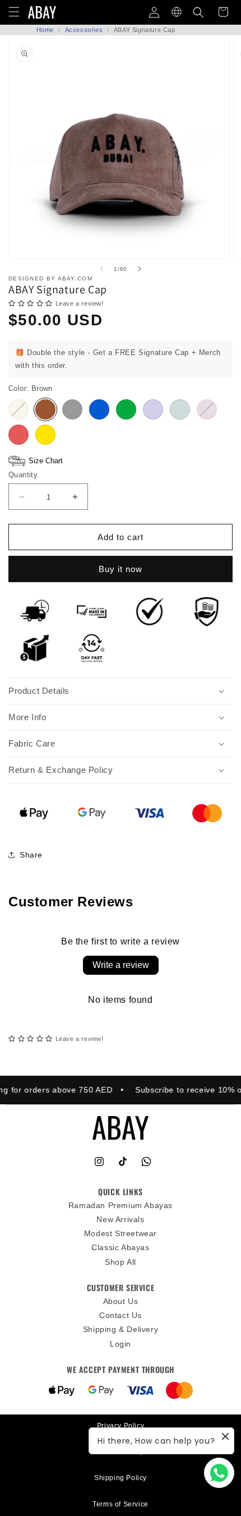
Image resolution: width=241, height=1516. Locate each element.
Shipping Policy (120, 1478)
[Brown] (45, 409)
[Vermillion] (18, 435)
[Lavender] (153, 409)
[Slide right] (139, 268)
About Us (120, 1301)
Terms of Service (120, 1504)
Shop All (120, 1261)
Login (120, 1343)
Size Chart (46, 461)
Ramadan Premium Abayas (120, 1205)
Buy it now (120, 569)
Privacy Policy (120, 1426)
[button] (198, 12)
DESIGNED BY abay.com (50, 278)
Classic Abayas (120, 1247)
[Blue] (99, 409)
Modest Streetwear (120, 1233)
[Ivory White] (18, 409)
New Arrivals (120, 1219)
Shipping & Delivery (120, 1329)
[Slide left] (101, 268)
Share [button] (31, 854)
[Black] (72, 409)
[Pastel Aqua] (180, 409)
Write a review (120, 965)
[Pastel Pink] (207, 409)
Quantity (23, 475)
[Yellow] (45, 435)
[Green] (126, 409)
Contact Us (120, 1315)
